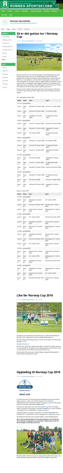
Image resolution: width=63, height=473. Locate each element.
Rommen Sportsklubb (27, 41)
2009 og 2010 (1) (7, 40)
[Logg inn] (61, 1)
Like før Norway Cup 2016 (35, 295)
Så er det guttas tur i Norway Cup (37, 35)
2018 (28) (5, 77)
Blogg (8, 29)
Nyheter (3, 11)
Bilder (14, 29)
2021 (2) (4, 67)
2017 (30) (5, 81)
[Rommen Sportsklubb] (29, 4)
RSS (5, 60)
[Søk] (58, 1)
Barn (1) (4, 53)
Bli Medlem (4, 15)
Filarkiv (11, 15)
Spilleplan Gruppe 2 (43, 410)
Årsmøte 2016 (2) (7, 46)
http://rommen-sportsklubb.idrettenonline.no (23, 23)
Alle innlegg (5, 36)
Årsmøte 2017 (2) (7, 50)
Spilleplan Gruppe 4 (54, 414)
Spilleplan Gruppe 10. (23, 344)
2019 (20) (5, 74)
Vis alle (4, 56)
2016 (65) (5, 84)
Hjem (2, 29)
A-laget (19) (5, 43)
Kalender (17, 11)
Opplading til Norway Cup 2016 (38, 372)
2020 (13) (5, 71)
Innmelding (46, 11)
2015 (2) (4, 87)
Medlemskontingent (36, 11)
